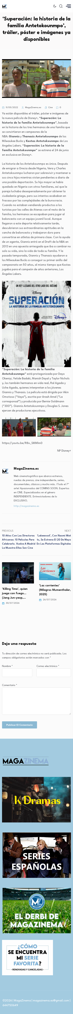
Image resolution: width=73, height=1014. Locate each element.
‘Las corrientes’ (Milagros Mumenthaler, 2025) (19, 590)
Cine (50, 107)
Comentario (9, 685)
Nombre (7, 666)
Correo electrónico (47, 666)
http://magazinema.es (26, 506)
